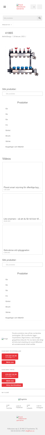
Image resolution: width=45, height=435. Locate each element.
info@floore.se (29, 431)
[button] (5, 7)
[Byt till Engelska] (22, 399)
